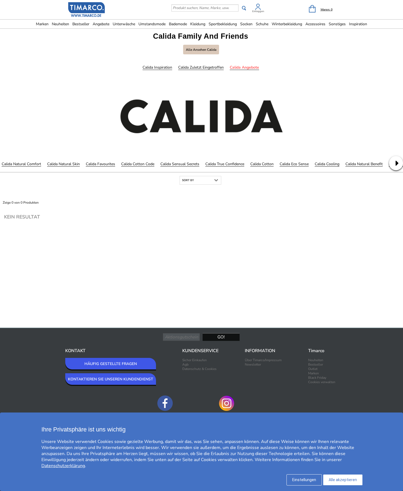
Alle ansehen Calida (201, 49)
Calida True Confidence (224, 164)
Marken (42, 24)
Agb (185, 364)
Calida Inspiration (157, 67)
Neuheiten (60, 24)
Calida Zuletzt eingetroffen (201, 67)
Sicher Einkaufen (194, 360)
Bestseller (80, 24)
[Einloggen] (258, 7)
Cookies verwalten (321, 382)
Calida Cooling (327, 164)
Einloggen (258, 11)
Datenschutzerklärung (63, 466)
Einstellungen (304, 480)
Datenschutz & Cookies (199, 369)
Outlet (312, 369)
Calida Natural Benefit (364, 164)
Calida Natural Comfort (21, 164)
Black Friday (317, 377)
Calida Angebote (244, 67)
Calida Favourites (100, 164)
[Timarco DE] (87, 10)
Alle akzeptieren (343, 480)
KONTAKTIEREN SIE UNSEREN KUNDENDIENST (110, 379)
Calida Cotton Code (137, 164)
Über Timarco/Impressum (263, 360)
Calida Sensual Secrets (179, 164)
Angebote (101, 24)
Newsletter (253, 364)
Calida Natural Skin (63, 164)
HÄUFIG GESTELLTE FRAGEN (110, 363)
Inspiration (358, 24)
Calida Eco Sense (294, 164)
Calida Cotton (262, 164)
